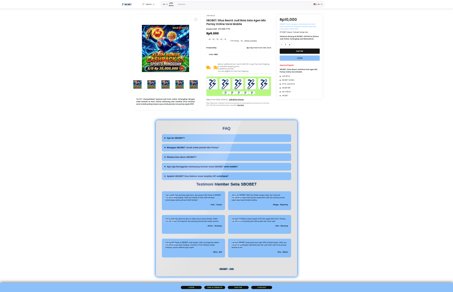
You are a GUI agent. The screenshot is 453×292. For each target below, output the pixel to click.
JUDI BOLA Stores (236, 99)
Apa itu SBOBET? (176, 138)
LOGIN (299, 58)
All (164, 4)
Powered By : (211, 48)
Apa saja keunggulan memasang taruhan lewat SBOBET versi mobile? (202, 166)
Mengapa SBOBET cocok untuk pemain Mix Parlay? (193, 147)
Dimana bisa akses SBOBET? (182, 157)
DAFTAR (299, 51)
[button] (196, 19)
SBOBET (139, 99)
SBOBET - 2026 (226, 269)
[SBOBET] (127, 4)
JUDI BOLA (210, 15)
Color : (213, 54)
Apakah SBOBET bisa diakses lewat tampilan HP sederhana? (197, 176)
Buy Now (241, 105)
